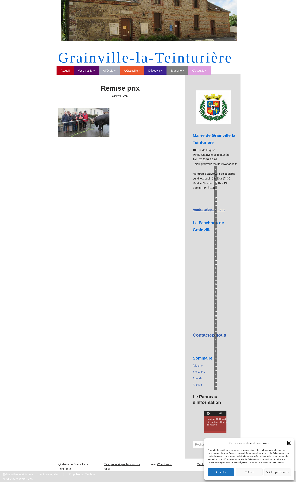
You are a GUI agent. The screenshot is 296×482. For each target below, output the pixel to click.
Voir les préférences (277, 472)
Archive (197, 384)
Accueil (65, 70)
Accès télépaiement (209, 210)
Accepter (221, 472)
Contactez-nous (209, 335)
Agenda (197, 378)
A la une (198, 365)
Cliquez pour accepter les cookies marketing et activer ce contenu (216, 278)
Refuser (249, 472)
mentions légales (48, 474)
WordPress (164, 464)
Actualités (199, 372)
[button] (289, 443)
